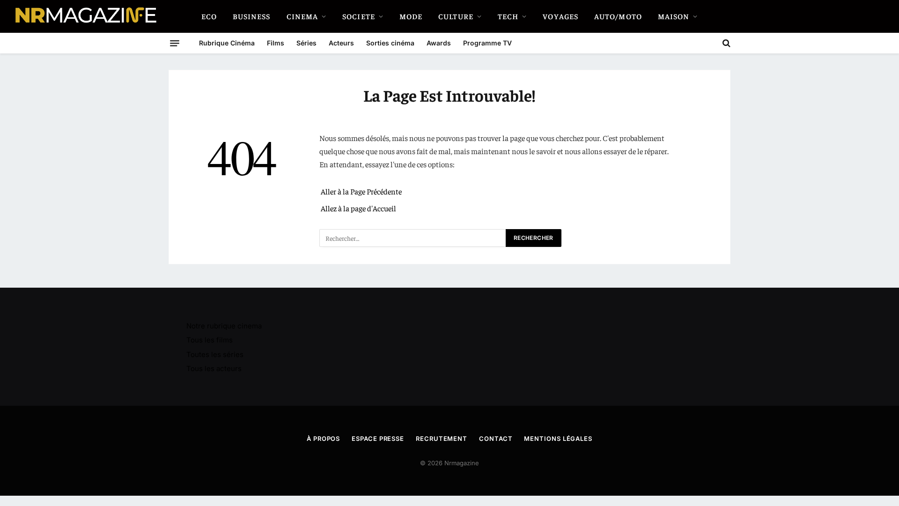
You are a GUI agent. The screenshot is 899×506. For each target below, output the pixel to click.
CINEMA (302, 16)
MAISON (674, 16)
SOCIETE (358, 16)
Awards (439, 43)
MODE (410, 16)
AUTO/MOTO (618, 16)
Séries (306, 43)
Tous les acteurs (214, 368)
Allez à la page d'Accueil (358, 208)
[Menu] (174, 43)
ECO (209, 16)
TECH (508, 16)
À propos (323, 438)
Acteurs (341, 43)
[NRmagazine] (85, 16)
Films (275, 43)
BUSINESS (252, 16)
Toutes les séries (214, 354)
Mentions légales (558, 438)
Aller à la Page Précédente (361, 191)
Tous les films (209, 339)
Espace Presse (378, 438)
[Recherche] (725, 43)
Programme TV (487, 43)
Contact (495, 438)
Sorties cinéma (390, 43)
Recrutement (441, 438)
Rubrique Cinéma (227, 43)
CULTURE (455, 16)
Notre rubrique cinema (224, 325)
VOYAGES (560, 16)
